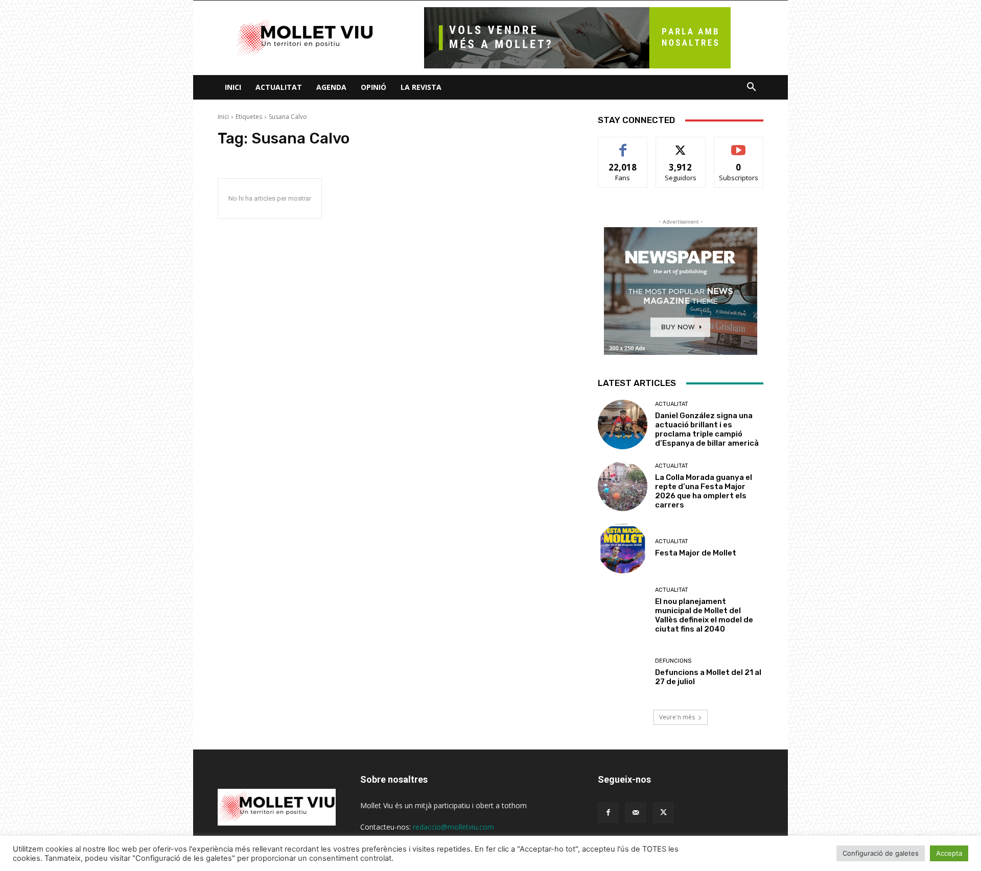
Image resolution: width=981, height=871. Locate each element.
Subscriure (738, 145)
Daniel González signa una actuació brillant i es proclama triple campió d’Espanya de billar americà (707, 429)
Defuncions (673, 661)
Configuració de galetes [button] (881, 853)
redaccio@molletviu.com (453, 827)
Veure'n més (677, 717)
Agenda (331, 87)
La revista (421, 87)
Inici (233, 87)
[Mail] (635, 813)
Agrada (623, 145)
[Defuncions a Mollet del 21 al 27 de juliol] (622, 672)
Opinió (373, 87)
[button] (751, 88)
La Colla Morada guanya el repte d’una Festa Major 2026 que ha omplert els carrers (703, 491)
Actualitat (278, 87)
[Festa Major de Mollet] (622, 548)
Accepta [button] (949, 853)
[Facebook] (608, 813)
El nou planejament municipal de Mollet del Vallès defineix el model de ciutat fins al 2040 (704, 615)
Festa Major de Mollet (695, 553)
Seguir (681, 145)
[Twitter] (663, 813)
